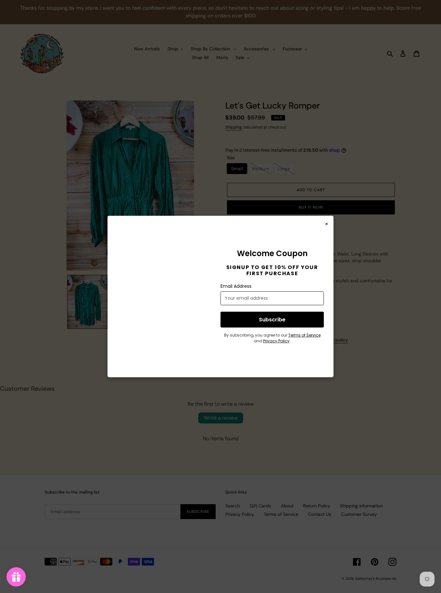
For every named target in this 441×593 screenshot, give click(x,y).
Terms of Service (304, 335)
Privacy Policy (276, 341)
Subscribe (272, 319)
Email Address (236, 286)
